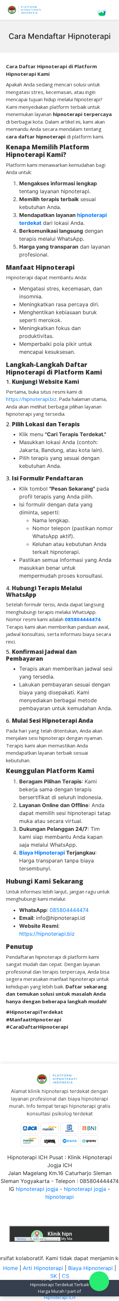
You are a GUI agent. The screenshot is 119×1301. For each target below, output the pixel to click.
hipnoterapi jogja (37, 1189)
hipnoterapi (59, 1197)
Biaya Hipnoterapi (90, 1268)
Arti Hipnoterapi (43, 1268)
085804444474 (69, 910)
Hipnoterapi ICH (59, 1297)
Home (10, 1268)
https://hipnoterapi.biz (31, 399)
